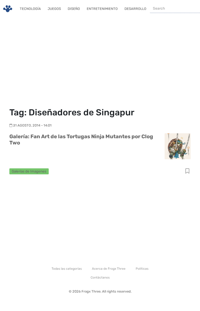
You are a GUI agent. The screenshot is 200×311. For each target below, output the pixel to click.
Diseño (74, 9)
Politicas (142, 268)
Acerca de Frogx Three (109, 268)
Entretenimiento (102, 9)
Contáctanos (100, 277)
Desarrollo (135, 9)
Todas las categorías (67, 268)
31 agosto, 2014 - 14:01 (32, 125)
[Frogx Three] (7, 9)
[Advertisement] (100, 62)
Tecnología (30, 9)
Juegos (54, 9)
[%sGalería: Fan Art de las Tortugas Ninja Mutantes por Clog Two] (178, 145)
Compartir (187, 171)
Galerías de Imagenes (29, 171)
